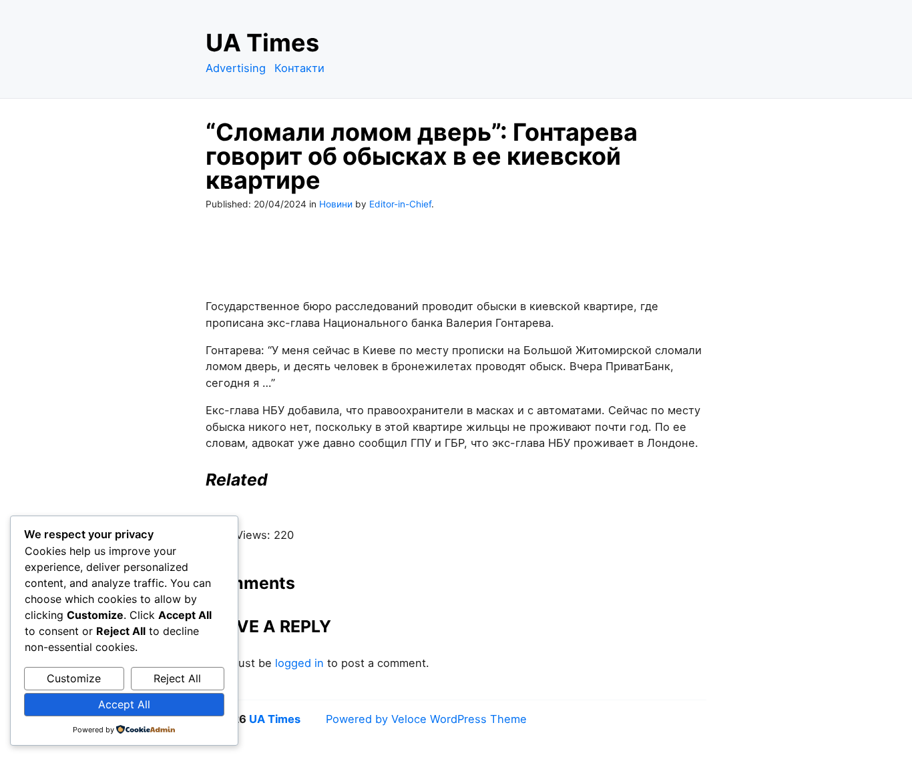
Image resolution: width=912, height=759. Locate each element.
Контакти (299, 68)
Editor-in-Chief (400, 204)
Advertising (236, 68)
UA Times (262, 42)
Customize (74, 678)
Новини (336, 204)
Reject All (177, 678)
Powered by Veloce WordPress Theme (426, 719)
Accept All (124, 704)
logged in (299, 663)
